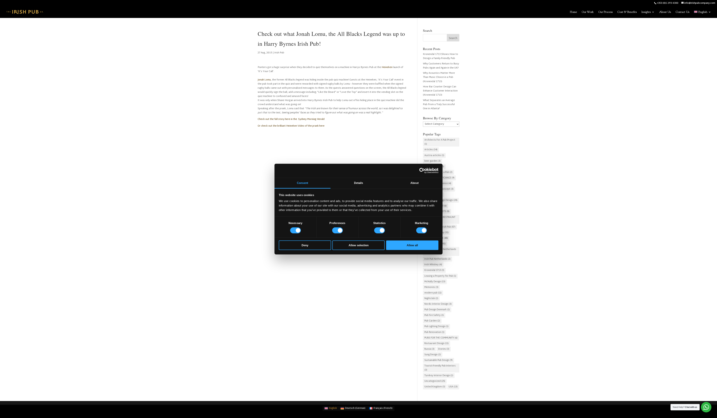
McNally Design (434, 282)
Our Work (588, 12)
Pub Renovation (434, 332)
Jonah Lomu (264, 80)
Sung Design (432, 355)
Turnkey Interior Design (438, 376)
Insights (646, 12)
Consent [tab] (302, 182)
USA (453, 387)
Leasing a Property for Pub (440, 276)
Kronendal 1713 (434, 270)
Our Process (605, 12)
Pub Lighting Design (436, 326)
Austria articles (434, 155)
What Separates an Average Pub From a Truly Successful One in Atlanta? (439, 104)
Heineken (387, 67)
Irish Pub (279, 53)
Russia (429, 349)
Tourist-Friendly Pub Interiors (440, 368)
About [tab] (414, 182)
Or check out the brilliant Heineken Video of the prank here (291, 126)
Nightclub (431, 298)
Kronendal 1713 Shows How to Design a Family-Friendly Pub (440, 56)
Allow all (412, 245)
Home (573, 12)
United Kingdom (434, 387)
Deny (305, 245)
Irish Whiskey (433, 265)
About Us (665, 12)
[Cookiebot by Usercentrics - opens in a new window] (422, 170)
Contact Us (682, 12)
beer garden (432, 161)
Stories (443, 349)
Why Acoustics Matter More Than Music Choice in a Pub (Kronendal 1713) (439, 77)
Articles (430, 150)
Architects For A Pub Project (439, 142)
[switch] (337, 230)
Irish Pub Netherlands (437, 259)
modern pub (433, 293)
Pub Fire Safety (434, 315)
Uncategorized (434, 381)
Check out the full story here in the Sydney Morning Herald (291, 119)
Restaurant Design (436, 343)
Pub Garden (432, 321)
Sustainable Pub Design (438, 360)
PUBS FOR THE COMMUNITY (440, 338)
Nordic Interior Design (438, 304)
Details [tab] (358, 182)
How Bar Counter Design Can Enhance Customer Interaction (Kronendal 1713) (440, 91)
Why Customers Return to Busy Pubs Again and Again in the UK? (441, 66)
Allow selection (359, 245)
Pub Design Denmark (437, 310)
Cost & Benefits (627, 12)
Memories (431, 287)
